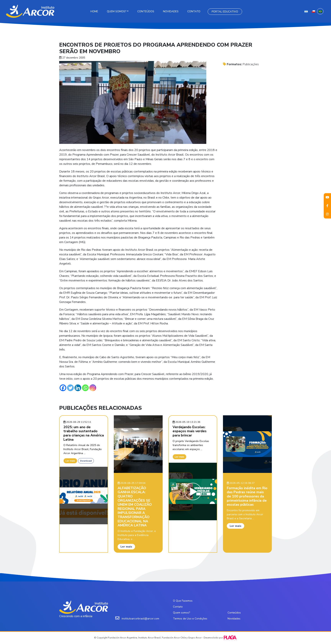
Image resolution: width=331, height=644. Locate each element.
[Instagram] (92, 387)
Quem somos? (116, 11)
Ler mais (70, 460)
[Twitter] (70, 387)
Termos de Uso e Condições (190, 618)
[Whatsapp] (85, 387)
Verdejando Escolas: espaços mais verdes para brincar (189, 431)
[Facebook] (63, 387)
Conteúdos (145, 11)
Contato (193, 11)
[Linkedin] (78, 387)
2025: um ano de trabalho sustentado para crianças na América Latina (83, 433)
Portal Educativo (225, 11)
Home (94, 11)
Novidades (171, 11)
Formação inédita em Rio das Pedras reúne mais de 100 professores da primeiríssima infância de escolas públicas (247, 496)
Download (86, 460)
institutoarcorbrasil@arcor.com (140, 618)
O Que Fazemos (183, 601)
